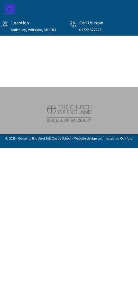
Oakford (126, 139)
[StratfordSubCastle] (9, 9)
